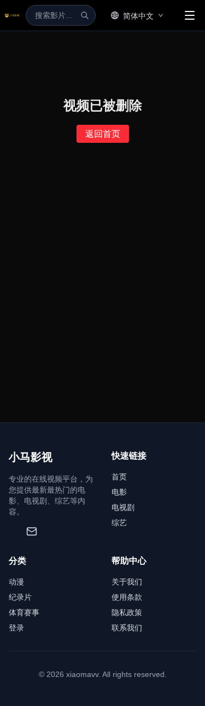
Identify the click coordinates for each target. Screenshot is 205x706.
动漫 (16, 581)
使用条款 (127, 597)
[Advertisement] (102, 314)
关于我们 (127, 581)
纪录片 (20, 597)
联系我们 (127, 627)
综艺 (119, 522)
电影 (119, 492)
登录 (16, 627)
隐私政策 (127, 612)
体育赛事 (24, 612)
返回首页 (102, 133)
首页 (119, 476)
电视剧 (123, 507)
